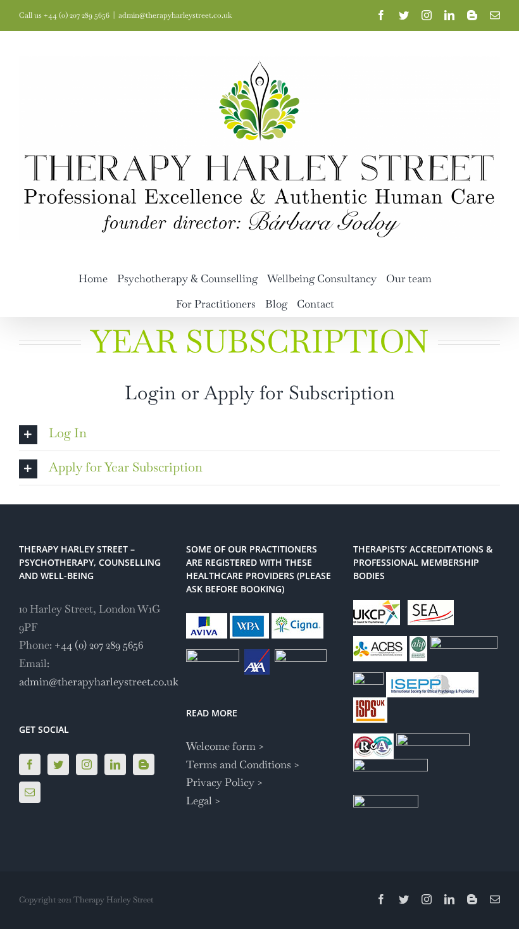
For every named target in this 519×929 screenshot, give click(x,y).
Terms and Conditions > (243, 764)
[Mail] (30, 792)
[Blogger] (143, 764)
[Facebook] (30, 764)
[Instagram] (86, 764)
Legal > (203, 800)
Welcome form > (225, 746)
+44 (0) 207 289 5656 (98, 645)
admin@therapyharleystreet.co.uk (175, 15)
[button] (259, 434)
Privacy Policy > (224, 782)
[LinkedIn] (115, 764)
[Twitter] (58, 764)
